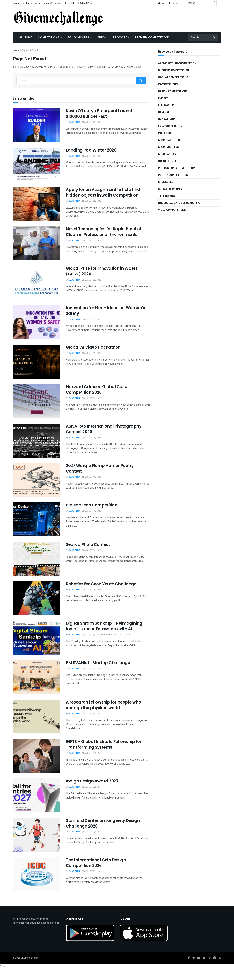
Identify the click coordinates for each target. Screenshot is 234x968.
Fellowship (166, 105)
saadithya (74, 122)
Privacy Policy (33, 3)
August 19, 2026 (92, 353)
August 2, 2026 (92, 786)
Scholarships (78, 37)
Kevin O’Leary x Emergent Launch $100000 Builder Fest (99, 113)
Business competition (173, 70)
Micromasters (168, 147)
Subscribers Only (170, 189)
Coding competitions (173, 77)
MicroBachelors (170, 140)
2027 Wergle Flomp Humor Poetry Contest (100, 468)
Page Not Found (30, 50)
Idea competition (170, 126)
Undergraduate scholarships (179, 203)
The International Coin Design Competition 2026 (96, 862)
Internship (165, 133)
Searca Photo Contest (88, 544)
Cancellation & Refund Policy (78, 3)
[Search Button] (214, 37)
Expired (163, 98)
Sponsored (165, 182)
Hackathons (167, 119)
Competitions (48, 37)
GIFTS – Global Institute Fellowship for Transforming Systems (103, 744)
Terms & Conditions (52, 3)
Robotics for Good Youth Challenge (101, 584)
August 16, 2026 (92, 510)
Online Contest (169, 161)
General (163, 112)
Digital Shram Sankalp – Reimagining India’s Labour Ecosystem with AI (104, 626)
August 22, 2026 (92, 122)
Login (163, 3)
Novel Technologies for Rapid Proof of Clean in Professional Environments (103, 231)
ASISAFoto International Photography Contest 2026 (103, 429)
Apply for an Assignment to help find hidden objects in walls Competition (103, 192)
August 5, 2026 (92, 668)
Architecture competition (177, 63)
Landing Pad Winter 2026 (91, 150)
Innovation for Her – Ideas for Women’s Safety (105, 310)
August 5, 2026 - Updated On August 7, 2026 (107, 634)
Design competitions (173, 91)
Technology (166, 196)
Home (28, 37)
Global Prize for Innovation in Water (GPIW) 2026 (101, 271)
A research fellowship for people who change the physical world (103, 705)
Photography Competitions (177, 168)
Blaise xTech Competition (91, 505)
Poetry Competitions (173, 175)
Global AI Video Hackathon (93, 347)
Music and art (168, 154)
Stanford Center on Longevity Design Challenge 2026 (103, 823)
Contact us (18, 3)
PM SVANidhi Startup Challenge (98, 663)
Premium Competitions (152, 37)
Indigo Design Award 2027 (92, 781)
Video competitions (172, 210)
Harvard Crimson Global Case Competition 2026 (96, 389)
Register (175, 3)
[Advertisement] (166, 18)
